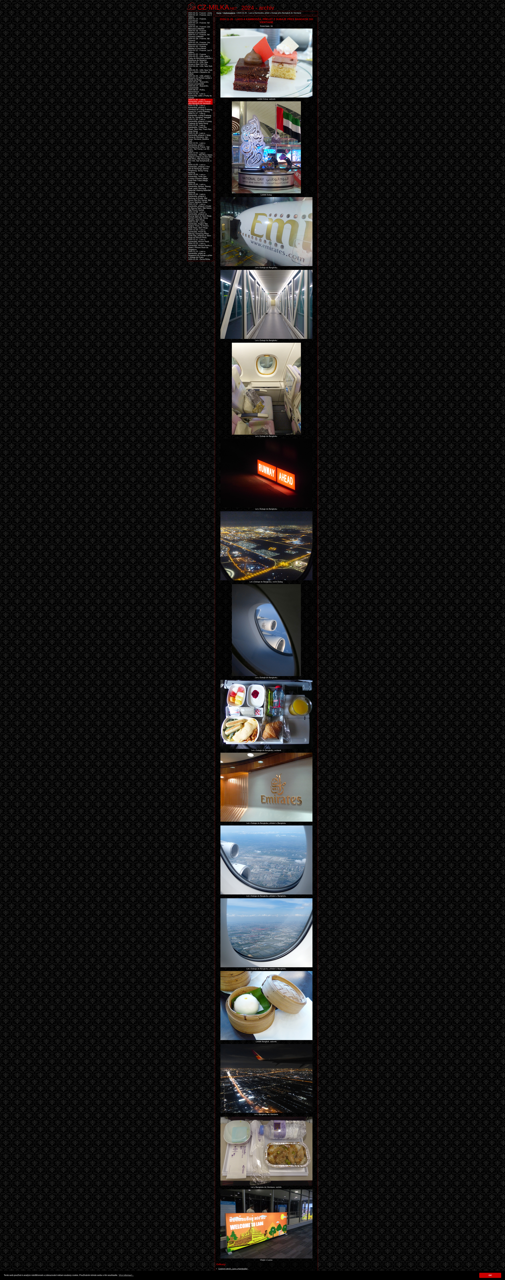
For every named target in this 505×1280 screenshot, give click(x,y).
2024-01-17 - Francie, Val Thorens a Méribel (198, 36)
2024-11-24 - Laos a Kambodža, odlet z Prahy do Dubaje (200, 96)
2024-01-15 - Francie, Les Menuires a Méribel (199, 28)
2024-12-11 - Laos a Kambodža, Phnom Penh (198, 241)
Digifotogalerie (229, 13)
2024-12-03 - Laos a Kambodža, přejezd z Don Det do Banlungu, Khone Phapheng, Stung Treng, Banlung (199, 169)
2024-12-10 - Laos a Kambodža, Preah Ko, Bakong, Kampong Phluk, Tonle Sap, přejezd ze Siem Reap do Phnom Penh (199, 234)
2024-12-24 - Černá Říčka (199, 259)
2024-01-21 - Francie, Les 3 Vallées (200, 51)
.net (217, 6)
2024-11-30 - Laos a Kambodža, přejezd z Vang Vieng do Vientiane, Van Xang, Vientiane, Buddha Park (199, 137)
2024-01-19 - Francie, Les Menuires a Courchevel (199, 43)
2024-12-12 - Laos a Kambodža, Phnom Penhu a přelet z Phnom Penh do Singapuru (200, 246)
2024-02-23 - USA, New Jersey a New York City (198, 63)
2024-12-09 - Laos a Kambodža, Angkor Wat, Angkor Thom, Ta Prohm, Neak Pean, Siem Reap (198, 225)
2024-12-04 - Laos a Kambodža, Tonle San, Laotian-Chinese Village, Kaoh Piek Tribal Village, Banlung (198, 178)
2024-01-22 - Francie (197, 54)
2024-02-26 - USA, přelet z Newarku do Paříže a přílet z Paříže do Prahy (200, 78)
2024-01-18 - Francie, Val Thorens (198, 40)
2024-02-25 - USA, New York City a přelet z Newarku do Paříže (200, 72)
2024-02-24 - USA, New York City (200, 67)
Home (218, 13)
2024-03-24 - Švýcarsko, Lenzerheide (198, 87)
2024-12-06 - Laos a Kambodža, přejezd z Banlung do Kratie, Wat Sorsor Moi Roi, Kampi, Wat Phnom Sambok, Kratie (199, 198)
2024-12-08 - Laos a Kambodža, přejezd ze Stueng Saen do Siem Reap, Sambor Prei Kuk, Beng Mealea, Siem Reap (200, 216)
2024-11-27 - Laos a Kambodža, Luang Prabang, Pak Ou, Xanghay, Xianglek (200, 115)
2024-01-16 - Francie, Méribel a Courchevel (197, 32)
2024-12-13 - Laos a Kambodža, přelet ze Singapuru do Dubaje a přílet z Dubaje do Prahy (200, 254)
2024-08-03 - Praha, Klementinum (196, 91)
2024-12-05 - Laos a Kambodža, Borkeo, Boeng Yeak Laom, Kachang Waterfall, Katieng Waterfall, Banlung (199, 188)
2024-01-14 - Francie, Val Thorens (198, 24)
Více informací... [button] (126, 1275)
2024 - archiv (257, 8)
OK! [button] (490, 1275)
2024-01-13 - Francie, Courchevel (197, 20)
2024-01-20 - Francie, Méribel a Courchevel (197, 47)
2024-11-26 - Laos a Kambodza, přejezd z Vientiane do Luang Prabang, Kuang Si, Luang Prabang (200, 108)
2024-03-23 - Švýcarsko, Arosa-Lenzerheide (198, 83)
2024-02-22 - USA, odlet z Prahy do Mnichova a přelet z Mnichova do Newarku (200, 58)
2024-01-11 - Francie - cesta (200, 13)
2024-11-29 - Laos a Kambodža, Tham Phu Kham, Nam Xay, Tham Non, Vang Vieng (200, 128)
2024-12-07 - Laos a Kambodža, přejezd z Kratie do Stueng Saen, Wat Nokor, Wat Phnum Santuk (200, 207)
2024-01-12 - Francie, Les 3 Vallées (200, 16)
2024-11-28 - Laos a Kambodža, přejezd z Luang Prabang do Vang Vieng (200, 121)
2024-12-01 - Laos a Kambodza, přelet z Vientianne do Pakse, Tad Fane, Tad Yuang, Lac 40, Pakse (199, 147)
